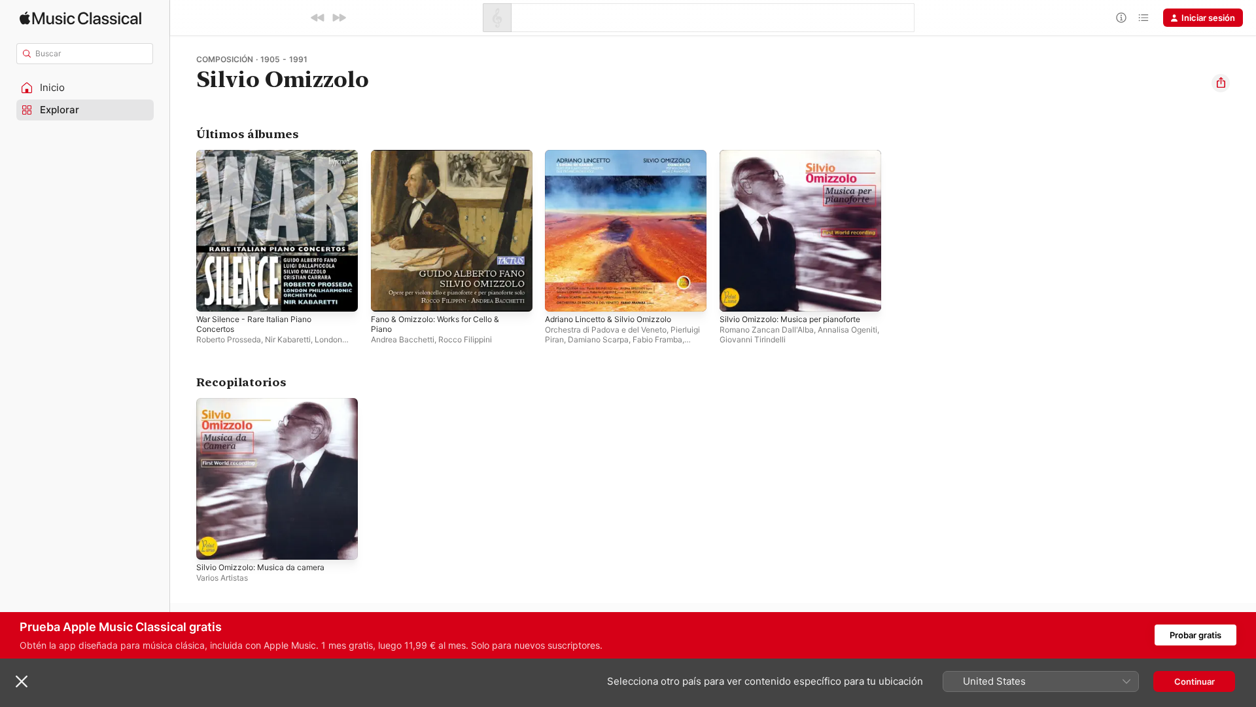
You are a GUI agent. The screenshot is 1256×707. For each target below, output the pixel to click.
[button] (85, 88)
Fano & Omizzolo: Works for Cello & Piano (442, 160)
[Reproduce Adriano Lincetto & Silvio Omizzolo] (561, 295)
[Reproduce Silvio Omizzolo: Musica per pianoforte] (736, 295)
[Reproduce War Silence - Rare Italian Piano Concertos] (212, 295)
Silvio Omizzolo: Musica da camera (266, 403)
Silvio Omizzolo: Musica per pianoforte (798, 155)
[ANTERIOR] (317, 17)
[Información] (1121, 18)
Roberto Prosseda (228, 339)
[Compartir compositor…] (1221, 83)
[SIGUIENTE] (338, 17)
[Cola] (1143, 18)
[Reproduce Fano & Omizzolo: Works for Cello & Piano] (387, 295)
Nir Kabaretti (288, 339)
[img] (80, 18)
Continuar (1194, 681)
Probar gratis (1195, 635)
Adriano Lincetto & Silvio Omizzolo (614, 155)
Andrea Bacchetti (402, 339)
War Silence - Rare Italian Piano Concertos (259, 160)
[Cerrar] (21, 681)
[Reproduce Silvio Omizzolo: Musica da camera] (212, 543)
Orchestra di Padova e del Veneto (606, 330)
